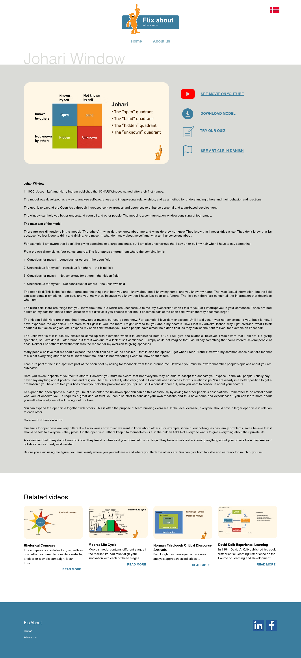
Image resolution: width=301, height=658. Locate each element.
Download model (218, 113)
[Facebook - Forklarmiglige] (271, 625)
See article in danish (222, 151)
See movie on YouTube (222, 94)
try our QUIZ (212, 131)
